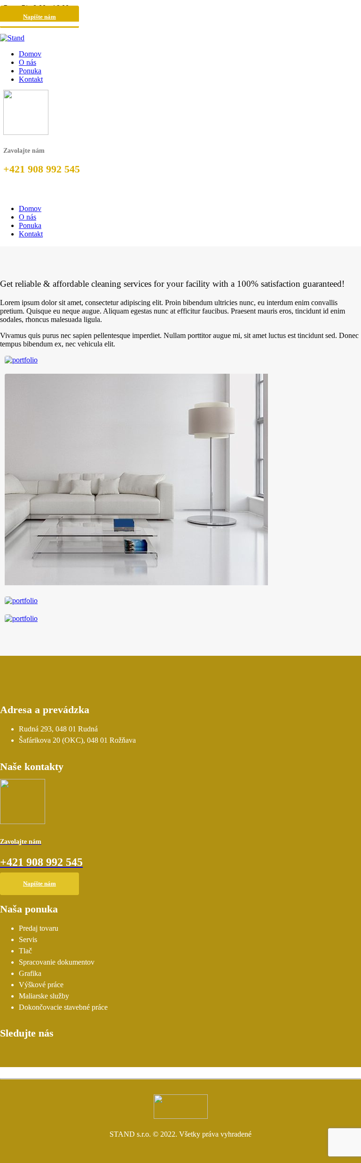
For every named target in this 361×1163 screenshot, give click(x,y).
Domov (30, 54)
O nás (27, 62)
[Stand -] (12, 38)
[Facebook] (49, 1055)
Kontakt (31, 79)
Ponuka (30, 71)
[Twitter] (29, 1055)
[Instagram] (9, 1055)
